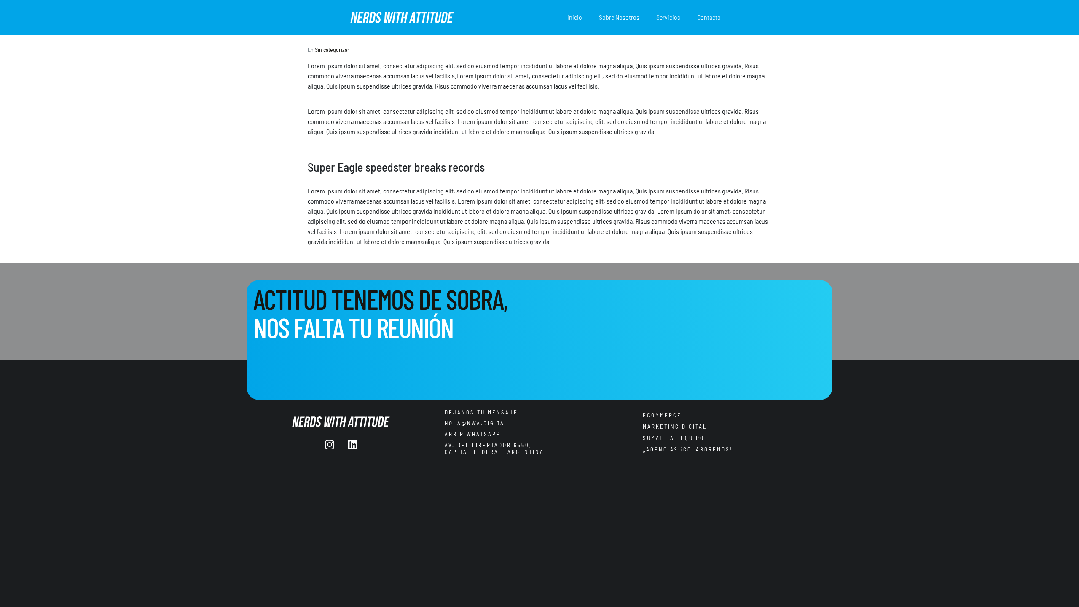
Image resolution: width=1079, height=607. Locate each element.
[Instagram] (329, 444)
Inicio (574, 17)
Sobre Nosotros (619, 17)
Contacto (709, 17)
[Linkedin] (352, 444)
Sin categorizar (332, 49)
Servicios (668, 17)
